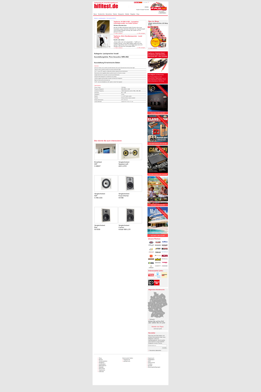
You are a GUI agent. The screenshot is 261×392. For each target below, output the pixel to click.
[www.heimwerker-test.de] (164, 279)
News (95, 14)
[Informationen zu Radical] (151, 263)
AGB (149, 361)
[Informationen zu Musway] (151, 259)
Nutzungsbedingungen (154, 367)
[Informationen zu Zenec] (165, 266)
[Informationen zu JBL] (151, 256)
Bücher (101, 359)
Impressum (151, 358)
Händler (127, 14)
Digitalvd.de (127, 360)
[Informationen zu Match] (158, 256)
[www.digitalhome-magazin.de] (151, 279)
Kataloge (101, 367)
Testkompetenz (103, 361)
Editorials (101, 371)
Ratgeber (132, 14)
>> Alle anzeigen (141, 33)
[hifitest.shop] (157, 286)
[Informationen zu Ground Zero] (151, 252)
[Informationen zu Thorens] (165, 263)
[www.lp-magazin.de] (151, 286)
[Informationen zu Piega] (165, 259)
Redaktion (101, 362)
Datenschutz (151, 362)
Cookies (150, 364)
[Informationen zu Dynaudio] (158, 245)
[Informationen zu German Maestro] (165, 249)
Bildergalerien (102, 365)
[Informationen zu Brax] (151, 245)
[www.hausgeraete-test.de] (158, 279)
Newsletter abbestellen (155, 350)
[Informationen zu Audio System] (158, 242)
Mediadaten (151, 359)
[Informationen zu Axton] (165, 242)
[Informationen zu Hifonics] (165, 252)
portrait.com (127, 361)
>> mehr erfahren (152, 48)
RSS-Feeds (102, 368)
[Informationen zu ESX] (151, 249)
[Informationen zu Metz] (165, 256)
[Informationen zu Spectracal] (158, 263)
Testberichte (101, 14)
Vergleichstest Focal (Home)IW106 (124, 196)
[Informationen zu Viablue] (151, 266)
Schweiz (152, 319)
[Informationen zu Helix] (158, 252)
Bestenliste (109, 14)
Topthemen (102, 370)
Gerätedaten (102, 364)
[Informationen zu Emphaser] (165, 245)
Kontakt (150, 365)
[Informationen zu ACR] (151, 242)
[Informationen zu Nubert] (158, 259)
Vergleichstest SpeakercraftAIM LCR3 (124, 164)
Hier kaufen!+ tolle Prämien (162, 12)
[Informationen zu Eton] (158, 249)
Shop (137, 14)
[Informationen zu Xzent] (158, 266)
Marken (115, 14)
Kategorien (121, 14)
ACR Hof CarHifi (158, 329)
